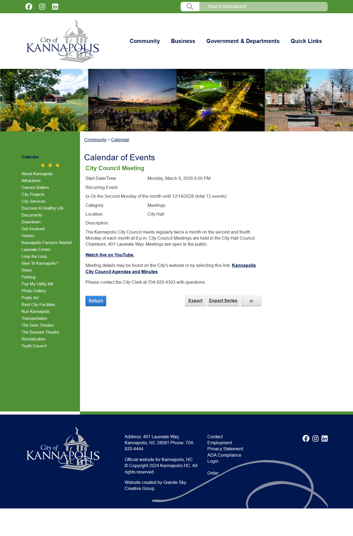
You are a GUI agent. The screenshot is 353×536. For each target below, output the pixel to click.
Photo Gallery (34, 290)
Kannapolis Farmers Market (47, 242)
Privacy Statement (225, 448)
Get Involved (33, 228)
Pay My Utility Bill (37, 283)
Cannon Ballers (35, 187)
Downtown (31, 222)
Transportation (34, 318)
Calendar (30, 157)
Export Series (223, 300)
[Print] (251, 301)
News (27, 270)
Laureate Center (36, 249)
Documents (32, 215)
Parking (28, 277)
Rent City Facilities (38, 304)
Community (145, 41)
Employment (219, 442)
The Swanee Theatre (40, 332)
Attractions (31, 180)
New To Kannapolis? (40, 263)
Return (96, 300)
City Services (34, 201)
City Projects (33, 194)
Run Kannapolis (36, 311)
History (28, 235)
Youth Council (34, 345)
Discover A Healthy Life (42, 208)
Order (212, 473)
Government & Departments (243, 41)
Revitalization (34, 339)
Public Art (30, 297)
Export (195, 300)
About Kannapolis (37, 173)
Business (183, 41)
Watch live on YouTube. (109, 255)
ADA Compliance (224, 455)
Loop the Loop (34, 256)
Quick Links (306, 41)
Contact (215, 436)
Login (212, 461)
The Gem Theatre (38, 325)
